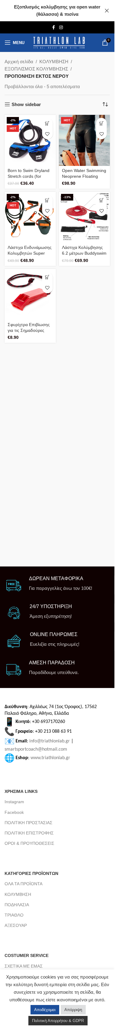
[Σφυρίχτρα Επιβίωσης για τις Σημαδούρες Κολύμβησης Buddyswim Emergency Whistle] (30, 294)
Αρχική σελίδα (19, 61)
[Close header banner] (106, 10)
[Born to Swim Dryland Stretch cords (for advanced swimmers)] (30, 140)
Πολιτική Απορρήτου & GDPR (58, 1020)
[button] (47, 123)
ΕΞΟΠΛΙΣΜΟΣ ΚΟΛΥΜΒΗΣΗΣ (36, 68)
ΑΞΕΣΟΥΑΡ (16, 925)
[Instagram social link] (61, 27)
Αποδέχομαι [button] (45, 1009)
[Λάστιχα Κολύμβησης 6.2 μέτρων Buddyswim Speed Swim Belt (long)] (84, 217)
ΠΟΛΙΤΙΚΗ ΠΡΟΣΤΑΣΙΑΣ (28, 822)
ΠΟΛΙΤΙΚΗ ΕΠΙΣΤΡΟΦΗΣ (29, 833)
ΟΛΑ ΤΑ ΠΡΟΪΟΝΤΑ (23, 883)
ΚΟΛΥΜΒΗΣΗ (53, 61)
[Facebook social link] (53, 27)
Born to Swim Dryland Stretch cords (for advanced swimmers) (28, 176)
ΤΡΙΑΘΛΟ (14, 915)
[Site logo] (59, 42)
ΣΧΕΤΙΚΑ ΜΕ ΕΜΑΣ (24, 966)
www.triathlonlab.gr (50, 757)
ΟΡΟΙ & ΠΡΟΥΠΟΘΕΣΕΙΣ (29, 843)
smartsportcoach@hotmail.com (36, 749)
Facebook (14, 812)
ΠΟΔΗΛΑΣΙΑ (17, 904)
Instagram (14, 801)
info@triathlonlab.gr (49, 741)
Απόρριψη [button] (73, 1009)
